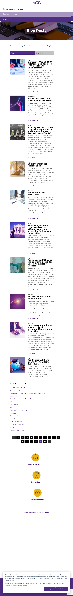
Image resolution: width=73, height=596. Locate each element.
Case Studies (14, 404)
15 (40, 441)
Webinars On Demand (17, 430)
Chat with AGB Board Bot (14, 9)
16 (45, 441)
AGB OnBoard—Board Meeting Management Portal (27, 393)
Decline (62, 589)
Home (12, 46)
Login (5, 19)
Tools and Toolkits (16, 421)
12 (27, 441)
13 (31, 441)
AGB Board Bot (15, 390)
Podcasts (13, 413)
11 (22, 441)
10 (58, 437)
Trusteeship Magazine (17, 387)
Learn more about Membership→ (36, 512)
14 (36, 441)
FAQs (11, 407)
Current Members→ (37, 499)
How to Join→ (36, 482)
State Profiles (14, 419)
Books (12, 402)
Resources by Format (38, 46)
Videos (12, 427)
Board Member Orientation (19, 410)
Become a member (10, 14)
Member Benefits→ (35, 464)
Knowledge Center (22, 46)
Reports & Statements (17, 416)
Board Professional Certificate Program (23, 399)
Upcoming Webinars (17, 424)
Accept (49, 589)
